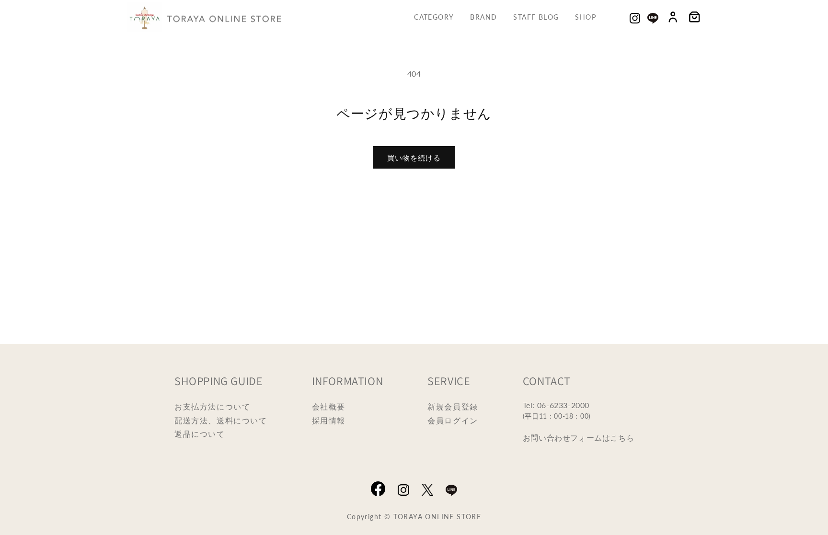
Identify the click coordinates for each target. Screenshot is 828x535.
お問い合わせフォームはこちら (578, 437)
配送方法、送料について (220, 420)
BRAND (483, 17)
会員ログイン (452, 420)
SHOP (585, 17)
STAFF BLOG (536, 17)
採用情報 (328, 420)
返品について (199, 433)
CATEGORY (434, 17)
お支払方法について (212, 406)
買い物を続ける (414, 157)
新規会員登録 (452, 406)
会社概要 (328, 406)
